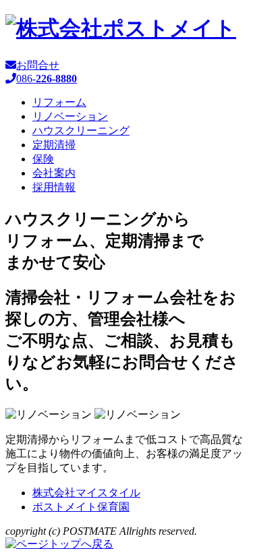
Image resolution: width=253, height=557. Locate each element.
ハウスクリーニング (81, 130)
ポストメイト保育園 (81, 506)
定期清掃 (54, 144)
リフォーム (59, 102)
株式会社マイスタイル (86, 492)
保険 (43, 159)
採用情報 (54, 187)
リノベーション (70, 116)
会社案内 (54, 173)
